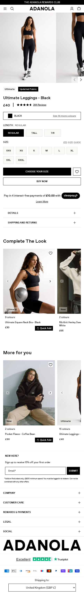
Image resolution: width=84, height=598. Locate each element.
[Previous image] (7, 281)
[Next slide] (75, 291)
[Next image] (50, 281)
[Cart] (79, 8)
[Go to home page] (42, 8)
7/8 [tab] (53, 132)
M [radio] (47, 150)
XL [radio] (72, 150)
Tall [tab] (34, 132)
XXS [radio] (8, 150)
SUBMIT (73, 470)
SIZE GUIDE (74, 142)
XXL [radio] (8, 160)
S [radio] (34, 150)
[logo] (42, 545)
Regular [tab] (13, 132)
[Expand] (5, 8)
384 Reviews (39, 104)
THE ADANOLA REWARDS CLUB (42, 2)
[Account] (72, 8)
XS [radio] (21, 150)
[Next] (81, 80)
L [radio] (59, 150)
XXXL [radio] (21, 160)
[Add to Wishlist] (77, 172)
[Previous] (74, 80)
